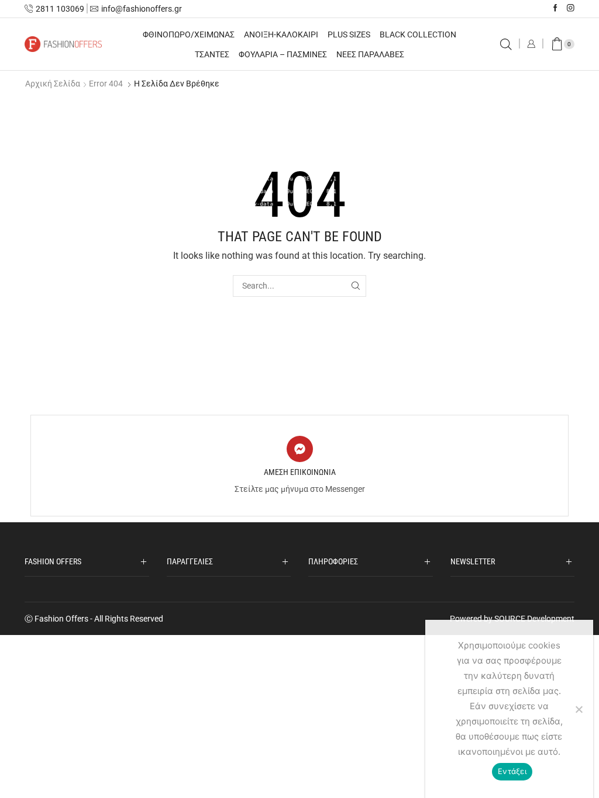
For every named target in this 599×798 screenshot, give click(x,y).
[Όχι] (578, 709)
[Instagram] (570, 8)
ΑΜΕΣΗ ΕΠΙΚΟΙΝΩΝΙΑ (300, 472)
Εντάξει (512, 771)
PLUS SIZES (349, 34)
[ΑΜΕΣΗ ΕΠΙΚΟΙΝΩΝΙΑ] (300, 449)
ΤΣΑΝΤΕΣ (212, 54)
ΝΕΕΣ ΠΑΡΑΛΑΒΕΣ (370, 54)
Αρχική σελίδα (52, 83)
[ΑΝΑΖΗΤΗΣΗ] (355, 286)
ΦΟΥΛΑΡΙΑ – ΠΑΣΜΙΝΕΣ (283, 54)
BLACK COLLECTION (418, 34)
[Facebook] (555, 8)
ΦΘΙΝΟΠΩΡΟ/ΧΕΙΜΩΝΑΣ (189, 34)
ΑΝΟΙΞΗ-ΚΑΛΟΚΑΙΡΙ (281, 34)
